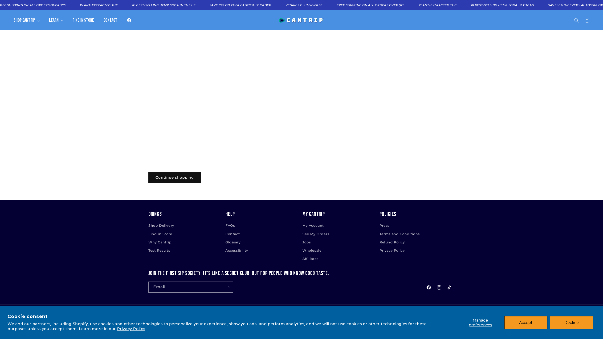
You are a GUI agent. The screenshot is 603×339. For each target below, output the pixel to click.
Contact (232, 234)
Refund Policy (392, 242)
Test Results (159, 250)
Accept (526, 322)
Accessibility (236, 250)
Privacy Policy (131, 329)
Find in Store (160, 234)
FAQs (230, 225)
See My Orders (315, 234)
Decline (571, 322)
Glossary (233, 242)
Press (384, 225)
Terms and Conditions (399, 234)
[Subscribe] (228, 287)
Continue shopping (174, 177)
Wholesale (312, 250)
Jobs (306, 242)
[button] (576, 20)
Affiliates (310, 259)
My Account (313, 225)
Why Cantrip (160, 242)
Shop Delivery (161, 225)
